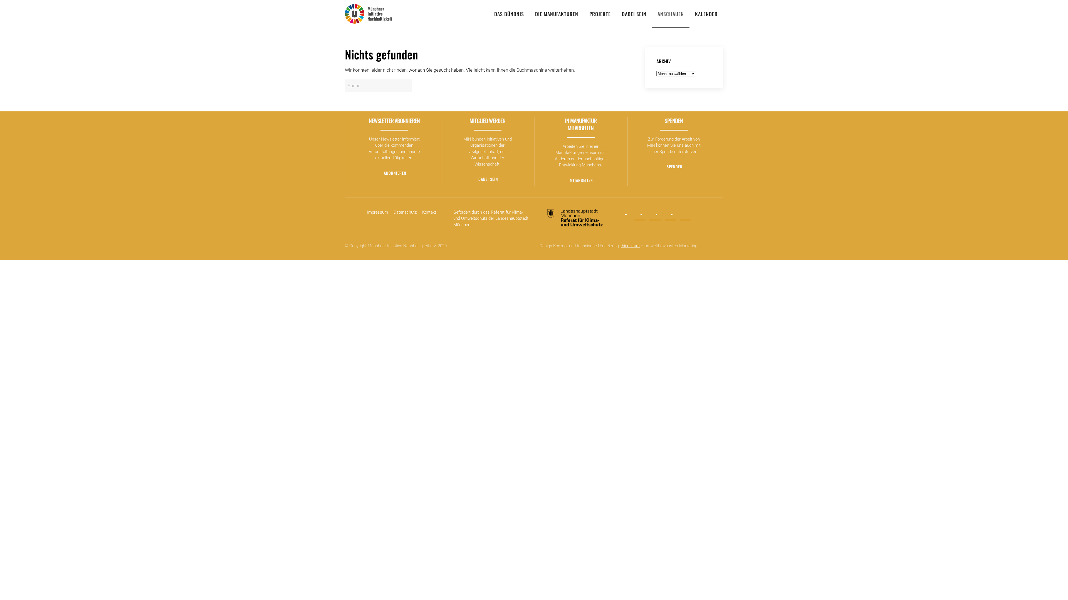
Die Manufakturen (556, 14)
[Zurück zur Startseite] (368, 14)
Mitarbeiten (581, 180)
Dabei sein (634, 14)
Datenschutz (405, 212)
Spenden (675, 166)
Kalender (706, 14)
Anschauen (670, 14)
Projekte (600, 14)
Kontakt (429, 212)
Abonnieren (395, 173)
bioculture (630, 245)
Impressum (377, 212)
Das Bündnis (509, 14)
